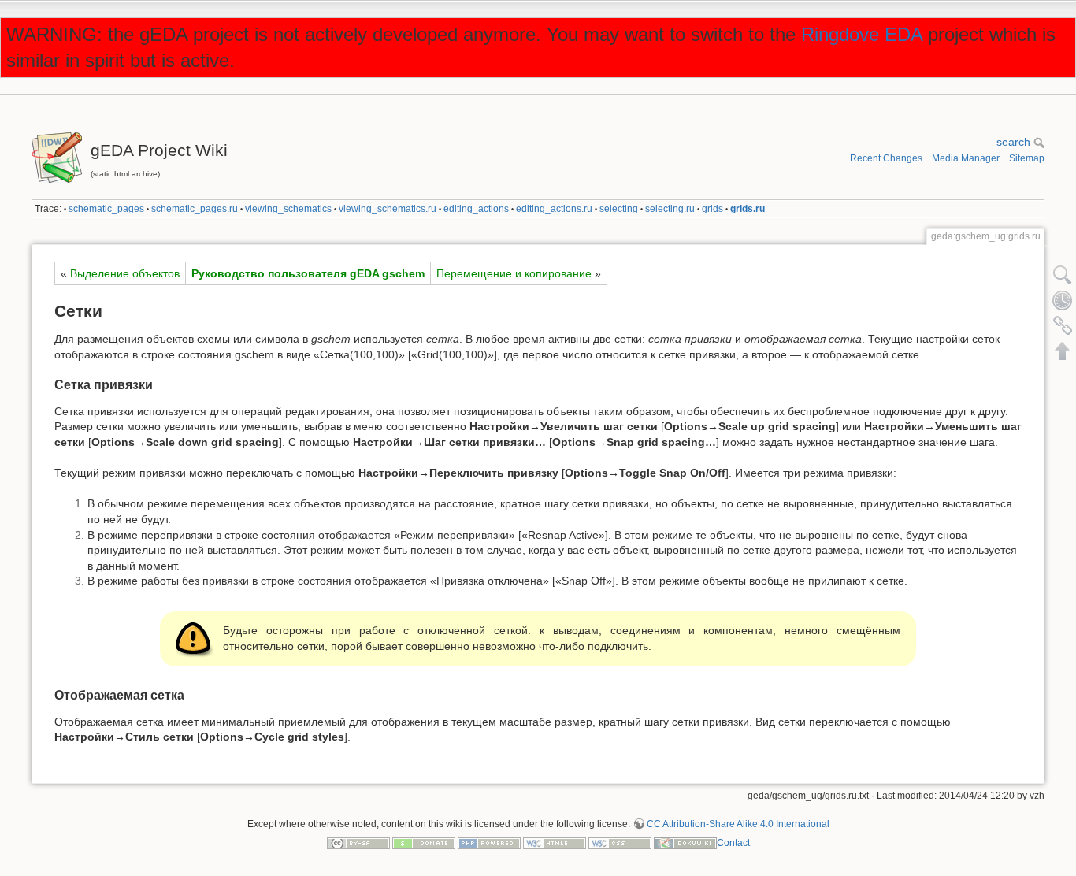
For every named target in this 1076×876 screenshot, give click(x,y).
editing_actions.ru (554, 208)
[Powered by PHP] (489, 842)
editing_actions (476, 208)
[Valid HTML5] (554, 842)
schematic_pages (106, 208)
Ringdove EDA (861, 34)
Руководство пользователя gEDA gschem (308, 273)
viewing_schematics (288, 208)
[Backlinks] (1062, 325)
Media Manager (966, 158)
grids (712, 208)
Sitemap (1026, 158)
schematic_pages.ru (194, 208)
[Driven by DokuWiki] (685, 842)
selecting (618, 208)
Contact (733, 842)
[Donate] (423, 842)
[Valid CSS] (619, 842)
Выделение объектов (125, 273)
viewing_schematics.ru (387, 208)
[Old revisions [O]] (1062, 300)
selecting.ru (670, 208)
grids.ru (747, 208)
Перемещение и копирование (514, 273)
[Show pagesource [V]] (1062, 275)
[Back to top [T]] (1062, 350)
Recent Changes (886, 158)
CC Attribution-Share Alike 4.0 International (738, 824)
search (1014, 141)
